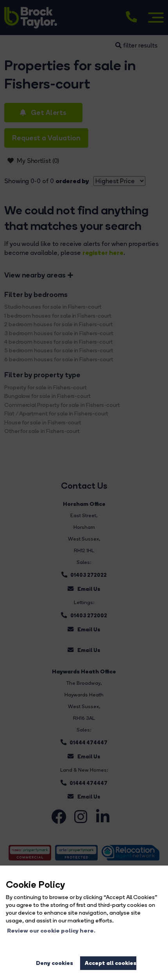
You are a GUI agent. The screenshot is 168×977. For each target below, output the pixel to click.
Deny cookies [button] (54, 963)
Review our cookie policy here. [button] (51, 931)
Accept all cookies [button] (110, 963)
